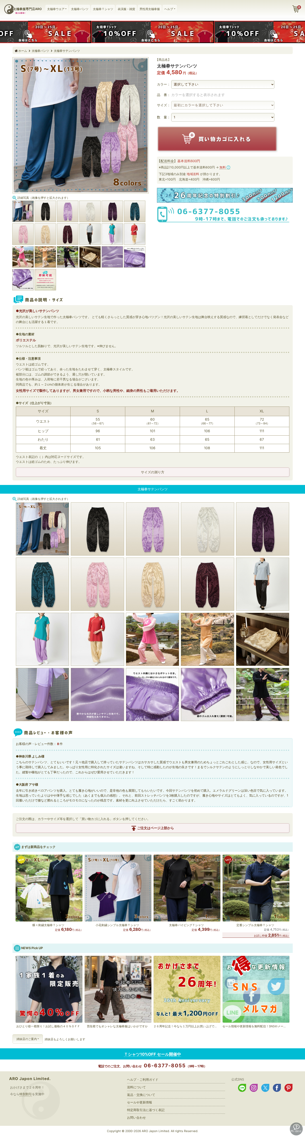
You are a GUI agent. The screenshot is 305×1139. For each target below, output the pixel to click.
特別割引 (25, 1094)
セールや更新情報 (139, 1102)
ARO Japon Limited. (30, 1078)
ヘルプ (168, 9)
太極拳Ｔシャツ (103, 9)
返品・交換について (141, 1095)
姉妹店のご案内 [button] (27, 1039)
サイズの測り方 (152, 472)
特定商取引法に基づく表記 (146, 1110)
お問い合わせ (136, 1117)
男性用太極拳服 (150, 9)
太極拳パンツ (79, 9)
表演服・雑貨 (126, 9)
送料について (136, 1087)
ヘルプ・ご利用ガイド (142, 1079)
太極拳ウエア (56, 9)
